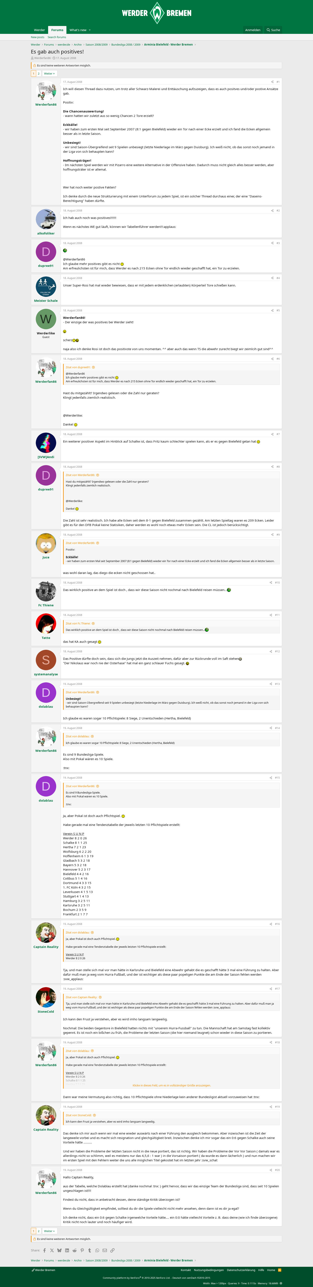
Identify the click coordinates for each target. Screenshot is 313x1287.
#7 (278, 434)
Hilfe (261, 1270)
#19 (277, 1107)
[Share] (272, 82)
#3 (278, 243)
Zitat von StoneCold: (79, 1115)
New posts (37, 37)
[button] (90, 30)
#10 (277, 582)
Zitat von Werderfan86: (80, 475)
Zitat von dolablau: (77, 736)
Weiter (48, 73)
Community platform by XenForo (136, 1277)
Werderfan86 (42, 58)
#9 (278, 534)
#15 (277, 777)
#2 (278, 210)
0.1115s (252, 1283)
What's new (78, 30)
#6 (278, 359)
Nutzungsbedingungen (209, 1270)
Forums (57, 30)
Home (271, 1270)
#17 (277, 989)
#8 (278, 467)
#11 (277, 615)
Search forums (57, 37)
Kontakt (186, 1270)
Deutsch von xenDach (191, 1277)
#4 (278, 278)
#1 (278, 82)
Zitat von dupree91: (78, 367)
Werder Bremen (44, 1270)
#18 (277, 1042)
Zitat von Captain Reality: (81, 997)
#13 (277, 684)
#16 (277, 924)
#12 (277, 651)
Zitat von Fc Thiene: (78, 623)
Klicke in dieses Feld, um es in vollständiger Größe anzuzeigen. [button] (172, 1085)
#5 (278, 310)
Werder (39, 30)
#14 (277, 728)
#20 (277, 1170)
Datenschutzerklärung (241, 1270)
